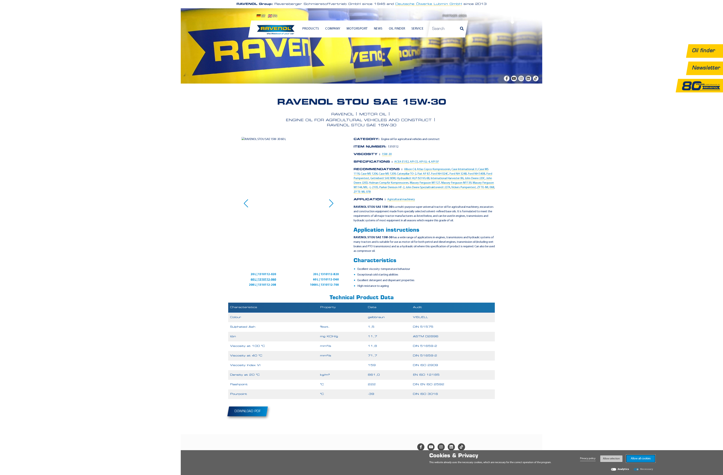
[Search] (462, 29)
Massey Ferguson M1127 (425, 182)
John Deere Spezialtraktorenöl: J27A (428, 187)
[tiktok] (535, 78)
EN (275, 16)
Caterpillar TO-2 (406, 173)
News (378, 28)
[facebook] (506, 78)
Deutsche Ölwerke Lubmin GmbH (428, 4)
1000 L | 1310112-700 (324, 284)
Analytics (623, 469)
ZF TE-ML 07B (362, 191)
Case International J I (464, 169)
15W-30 (387, 154)
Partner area (454, 16)
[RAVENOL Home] (276, 31)
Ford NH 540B (476, 173)
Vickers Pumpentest (463, 187)
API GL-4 (424, 161)
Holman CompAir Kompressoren (389, 182)
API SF (435, 161)
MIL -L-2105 (370, 187)
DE (263, 16)
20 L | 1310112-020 (263, 274)
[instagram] (521, 78)
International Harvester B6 (447, 178)
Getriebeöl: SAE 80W (383, 178)
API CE (414, 161)
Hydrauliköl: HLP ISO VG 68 (413, 178)
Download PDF (248, 411)
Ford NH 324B (458, 173)
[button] (246, 203)
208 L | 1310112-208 (262, 284)
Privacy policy (588, 458)
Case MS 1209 (387, 173)
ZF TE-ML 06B (485, 187)
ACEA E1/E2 (401, 161)
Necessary (646, 469)
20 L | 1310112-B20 (326, 274)
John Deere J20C (475, 178)
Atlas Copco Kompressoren (433, 169)
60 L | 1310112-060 (263, 279)
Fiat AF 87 (423, 173)
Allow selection (611, 458)
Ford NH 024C (439, 173)
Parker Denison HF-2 (391, 187)
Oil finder (397, 28)
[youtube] (514, 78)
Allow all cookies (641, 458)
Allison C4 (410, 169)
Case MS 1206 (369, 173)
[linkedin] (528, 78)
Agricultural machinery (401, 199)
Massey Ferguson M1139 (456, 182)
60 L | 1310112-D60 (326, 279)
